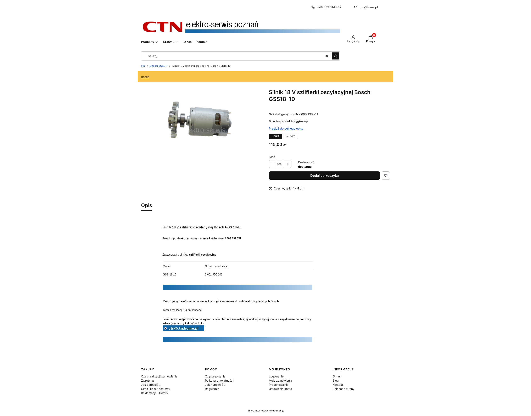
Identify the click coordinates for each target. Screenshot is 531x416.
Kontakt (338, 384)
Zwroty (146, 380)
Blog (336, 380)
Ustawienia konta (280, 389)
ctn (143, 65)
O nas (337, 376)
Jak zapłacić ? (151, 384)
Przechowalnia (279, 384)
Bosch (145, 77)
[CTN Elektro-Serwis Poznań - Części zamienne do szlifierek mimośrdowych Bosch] (183, 330)
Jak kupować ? (215, 384)
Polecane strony (343, 389)
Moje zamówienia (280, 380)
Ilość (272, 157)
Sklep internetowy (264, 410)
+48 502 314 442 (329, 7)
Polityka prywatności (219, 380)
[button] (335, 55)
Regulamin (212, 389)
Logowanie (276, 376)
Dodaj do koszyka (324, 175)
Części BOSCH (158, 65)
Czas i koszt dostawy (155, 389)
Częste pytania (215, 376)
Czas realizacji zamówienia (159, 376)
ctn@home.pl (369, 7)
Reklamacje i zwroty (154, 393)
